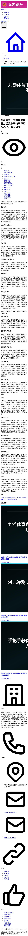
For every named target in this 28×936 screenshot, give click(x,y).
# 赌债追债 (12, 497)
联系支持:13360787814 (10, 838)
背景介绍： (7, 170)
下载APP (6, 16)
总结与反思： (7, 193)
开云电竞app (7, 918)
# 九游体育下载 (5, 497)
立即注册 (5, 21)
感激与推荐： (7, 189)
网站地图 (6, 879)
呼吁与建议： (7, 197)
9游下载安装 (7, 916)
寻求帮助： (7, 174)
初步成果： (7, 178)
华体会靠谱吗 (7, 922)
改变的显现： (7, 180)
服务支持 (6, 18)
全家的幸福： (7, 187)
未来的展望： (7, 195)
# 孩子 (24, 497)
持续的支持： (7, 182)
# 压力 (17, 497)
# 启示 (15, 499)
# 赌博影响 (10, 499)
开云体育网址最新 (9, 912)
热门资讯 (6, 14)
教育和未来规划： (9, 184)
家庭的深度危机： (9, 172)
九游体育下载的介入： (10, 176)
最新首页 (6, 12)
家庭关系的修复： (9, 185)
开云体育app (7, 914)
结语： (5, 191)
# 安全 (5, 499)
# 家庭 (21, 497)
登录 (2, 21)
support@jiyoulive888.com (10, 812)
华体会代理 (7, 926)
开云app (6, 920)
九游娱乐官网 (7, 924)
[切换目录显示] (1, 168)
